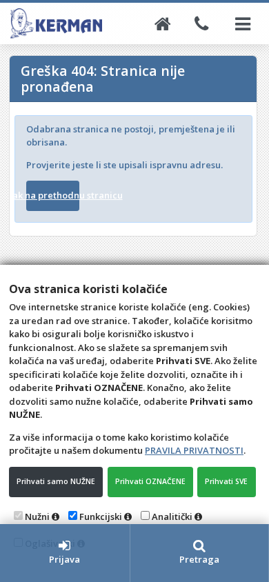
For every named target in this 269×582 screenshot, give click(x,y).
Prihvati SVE (226, 481)
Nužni (37, 516)
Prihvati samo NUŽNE (56, 481)
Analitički (172, 516)
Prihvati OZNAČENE (150, 481)
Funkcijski (100, 516)
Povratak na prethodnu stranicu (53, 195)
